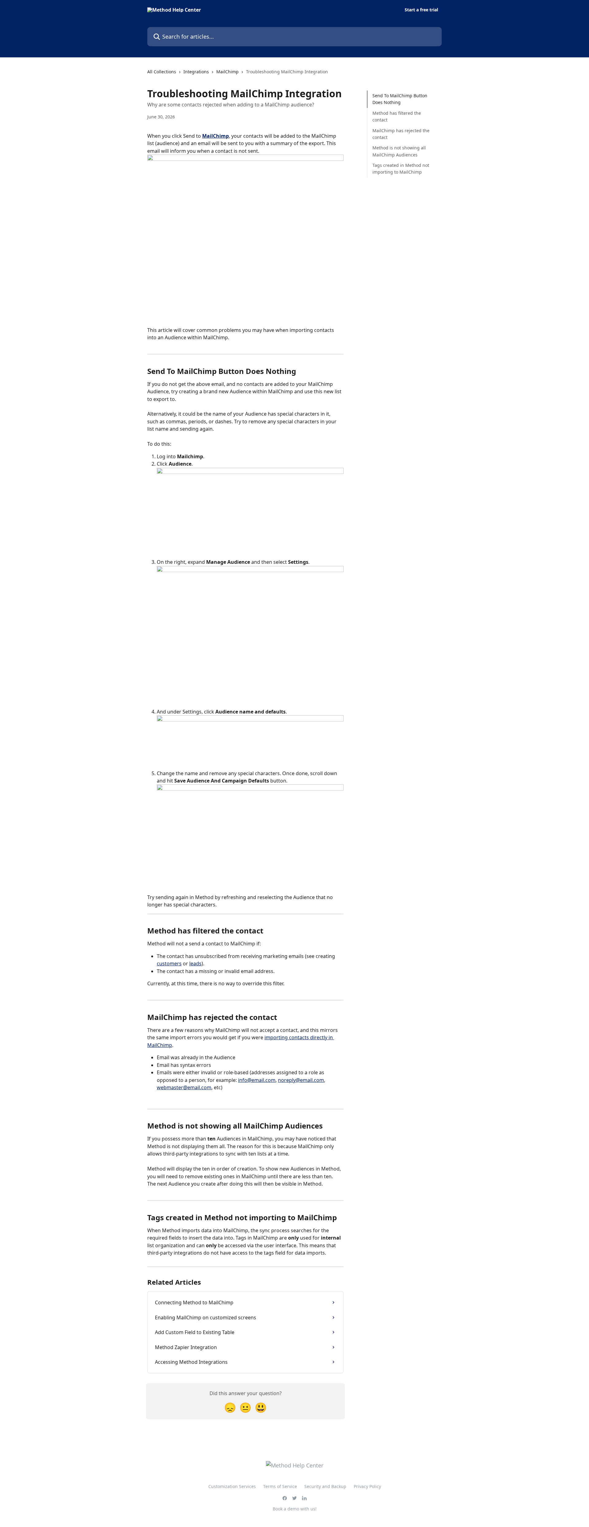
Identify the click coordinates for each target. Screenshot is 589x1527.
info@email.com (256, 1080)
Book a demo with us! (295, 1509)
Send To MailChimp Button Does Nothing (399, 99)
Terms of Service (280, 1486)
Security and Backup (325, 1486)
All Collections (161, 72)
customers (169, 963)
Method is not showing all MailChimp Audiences (399, 151)
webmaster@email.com (184, 1087)
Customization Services (232, 1486)
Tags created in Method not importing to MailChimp (400, 168)
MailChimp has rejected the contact (400, 133)
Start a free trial (421, 10)
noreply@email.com (301, 1080)
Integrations (196, 72)
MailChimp (227, 72)
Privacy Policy (367, 1486)
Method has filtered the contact (396, 116)
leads (195, 963)
